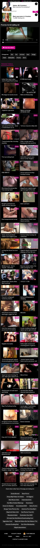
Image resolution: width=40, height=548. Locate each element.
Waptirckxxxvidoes (20, 527)
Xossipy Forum (16, 533)
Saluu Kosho (33, 506)
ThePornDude (30, 533)
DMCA (17, 536)
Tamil (4, 57)
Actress (22, 54)
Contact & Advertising (20, 539)
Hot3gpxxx (30, 496)
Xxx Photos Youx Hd (27, 512)
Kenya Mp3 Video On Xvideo (15, 496)
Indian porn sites (27, 1)
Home (6, 533)
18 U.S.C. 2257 (27, 536)
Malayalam (11, 57)
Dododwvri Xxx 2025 (26, 515)
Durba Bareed (15, 493)
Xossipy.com (11, 545)
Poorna (19, 57)
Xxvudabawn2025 (21, 506)
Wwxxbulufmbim (12, 515)
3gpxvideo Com (7, 521)
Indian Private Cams (15, 1)
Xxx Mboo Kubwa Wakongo (15, 503)
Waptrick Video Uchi (13, 512)
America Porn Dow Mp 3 (29, 509)
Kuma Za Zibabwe (8, 506)
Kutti (24, 57)
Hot (16, 54)
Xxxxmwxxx (29, 503)
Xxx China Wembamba (27, 524)
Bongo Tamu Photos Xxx (11, 509)
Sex (12, 54)
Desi (28, 54)
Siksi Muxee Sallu (14, 500)
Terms (10, 536)
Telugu (33, 54)
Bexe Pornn (25, 493)
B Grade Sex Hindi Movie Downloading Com (20, 518)
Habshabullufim (26, 500)
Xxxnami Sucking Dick (12, 524)
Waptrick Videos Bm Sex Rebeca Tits (26, 521)
